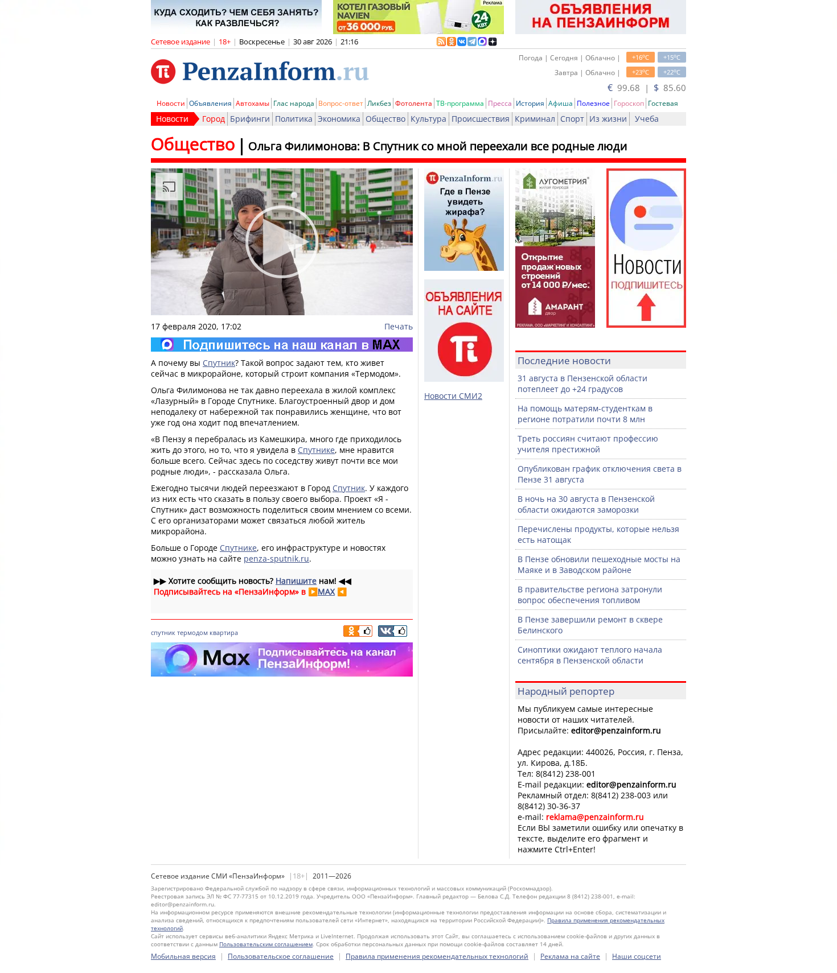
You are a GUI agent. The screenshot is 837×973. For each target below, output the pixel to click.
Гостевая (663, 103)
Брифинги (250, 118)
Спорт (572, 118)
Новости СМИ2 (453, 395)
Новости (171, 103)
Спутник (219, 362)
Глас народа (293, 103)
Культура (428, 118)
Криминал (535, 118)
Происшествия (481, 118)
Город (213, 118)
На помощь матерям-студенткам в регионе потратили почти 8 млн (585, 413)
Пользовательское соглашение (281, 956)
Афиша (560, 103)
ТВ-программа (460, 103)
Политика (294, 118)
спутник (163, 632)
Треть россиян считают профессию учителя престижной (588, 444)
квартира (224, 632)
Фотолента (413, 103)
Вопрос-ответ (340, 103)
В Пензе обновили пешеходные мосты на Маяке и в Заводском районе (599, 564)
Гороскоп (629, 103)
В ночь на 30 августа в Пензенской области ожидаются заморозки (586, 504)
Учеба (647, 118)
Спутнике (316, 449)
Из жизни (608, 118)
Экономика (339, 118)
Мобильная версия (183, 956)
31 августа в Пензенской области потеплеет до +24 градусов (582, 383)
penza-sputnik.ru (276, 558)
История (530, 103)
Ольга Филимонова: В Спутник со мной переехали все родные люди (437, 146)
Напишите (296, 580)
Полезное (593, 103)
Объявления (210, 103)
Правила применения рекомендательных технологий (437, 956)
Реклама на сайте (570, 956)
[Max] (282, 344)
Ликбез (379, 103)
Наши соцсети (636, 956)
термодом (192, 632)
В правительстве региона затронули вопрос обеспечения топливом (590, 594)
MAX (326, 591)
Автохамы (252, 103)
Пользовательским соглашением (266, 944)
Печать (398, 326)
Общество (385, 118)
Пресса (500, 103)
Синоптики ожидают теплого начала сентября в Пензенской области (590, 655)
